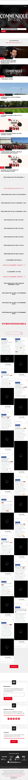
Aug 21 (10, 574)
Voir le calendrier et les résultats (13, 188)
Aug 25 (10, 407)
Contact (14, 741)
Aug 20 (24, 600)
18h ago (10, 365)
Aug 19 (10, 616)
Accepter (13, 777)
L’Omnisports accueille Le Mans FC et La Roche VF (11, 116)
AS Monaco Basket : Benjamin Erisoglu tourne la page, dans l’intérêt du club (8, 62)
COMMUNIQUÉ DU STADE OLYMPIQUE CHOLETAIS (10, 98)
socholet (6, 365)
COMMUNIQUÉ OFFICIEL (7, 79)
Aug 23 (24, 515)
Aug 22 (10, 532)
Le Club (2, 58)
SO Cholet (7, 364)
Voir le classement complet (13, 265)
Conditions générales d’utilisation (16, 776)
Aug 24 (10, 450)
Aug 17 (10, 658)
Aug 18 (24, 643)
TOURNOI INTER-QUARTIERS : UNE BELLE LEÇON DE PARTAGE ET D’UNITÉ (11, 152)
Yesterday (25, 375)
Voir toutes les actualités (13, 42)
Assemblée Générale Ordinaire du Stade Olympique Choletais (11, 134)
